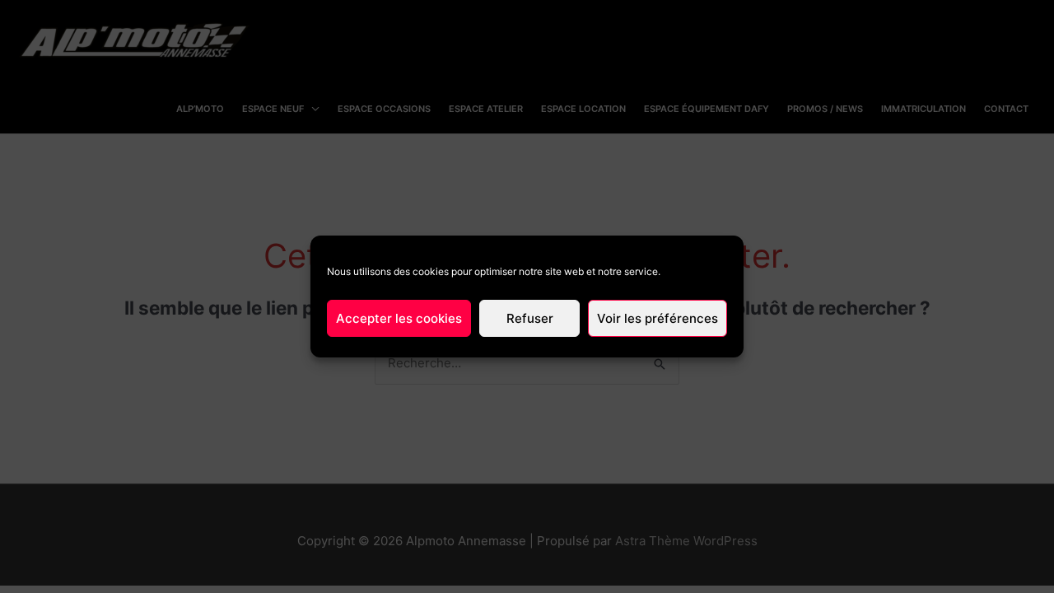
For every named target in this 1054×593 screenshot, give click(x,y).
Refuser (529, 318)
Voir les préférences (657, 318)
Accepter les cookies (399, 318)
